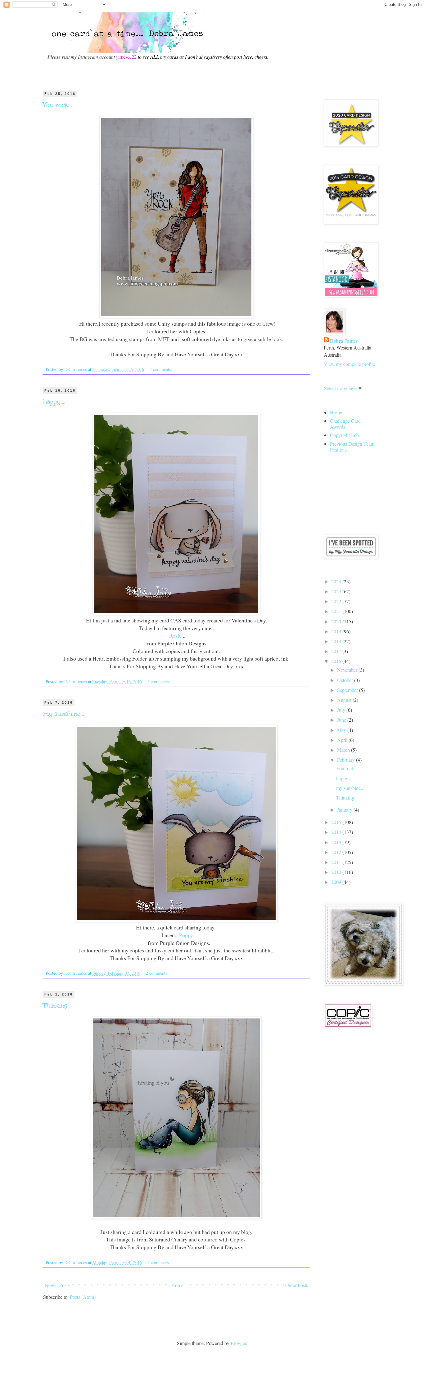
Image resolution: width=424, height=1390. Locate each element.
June (342, 719)
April (343, 740)
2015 (336, 822)
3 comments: (159, 1262)
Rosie (174, 635)
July (341, 709)
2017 (336, 651)
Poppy (186, 935)
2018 (336, 641)
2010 (336, 872)
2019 (336, 631)
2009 (336, 882)
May (342, 730)
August (345, 700)
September (348, 690)
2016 (336, 661)
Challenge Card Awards (345, 423)
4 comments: (162, 369)
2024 (336, 581)
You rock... (57, 105)
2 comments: (158, 973)
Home (177, 1285)
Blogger (238, 1343)
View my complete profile (349, 364)
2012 (336, 852)
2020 (336, 621)
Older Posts (296, 1285)
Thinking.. (56, 1005)
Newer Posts (57, 1285)
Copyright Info (344, 435)
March (344, 749)
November (348, 669)
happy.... (54, 402)
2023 (336, 591)
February (346, 759)
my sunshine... (63, 714)
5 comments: (159, 681)
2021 (336, 611)
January (345, 809)
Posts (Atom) (83, 1297)
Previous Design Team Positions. (352, 446)
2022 (336, 601)
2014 (336, 832)
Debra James (344, 340)
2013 (336, 842)
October (345, 680)
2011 (336, 862)
